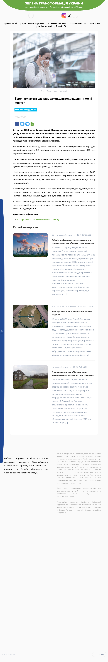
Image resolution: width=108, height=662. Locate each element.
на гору (100, 654)
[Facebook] (17, 124)
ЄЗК (53, 235)
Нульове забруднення (25, 109)
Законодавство (78, 23)
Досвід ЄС (61, 26)
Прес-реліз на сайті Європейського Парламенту (38, 219)
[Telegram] (27, 124)
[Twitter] (22, 124)
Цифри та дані (45, 26)
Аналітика (95, 23)
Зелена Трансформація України (54, 3)
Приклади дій (11, 23)
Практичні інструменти (32, 23)
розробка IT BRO (9, 654)
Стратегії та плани (57, 23)
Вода (54, 306)
